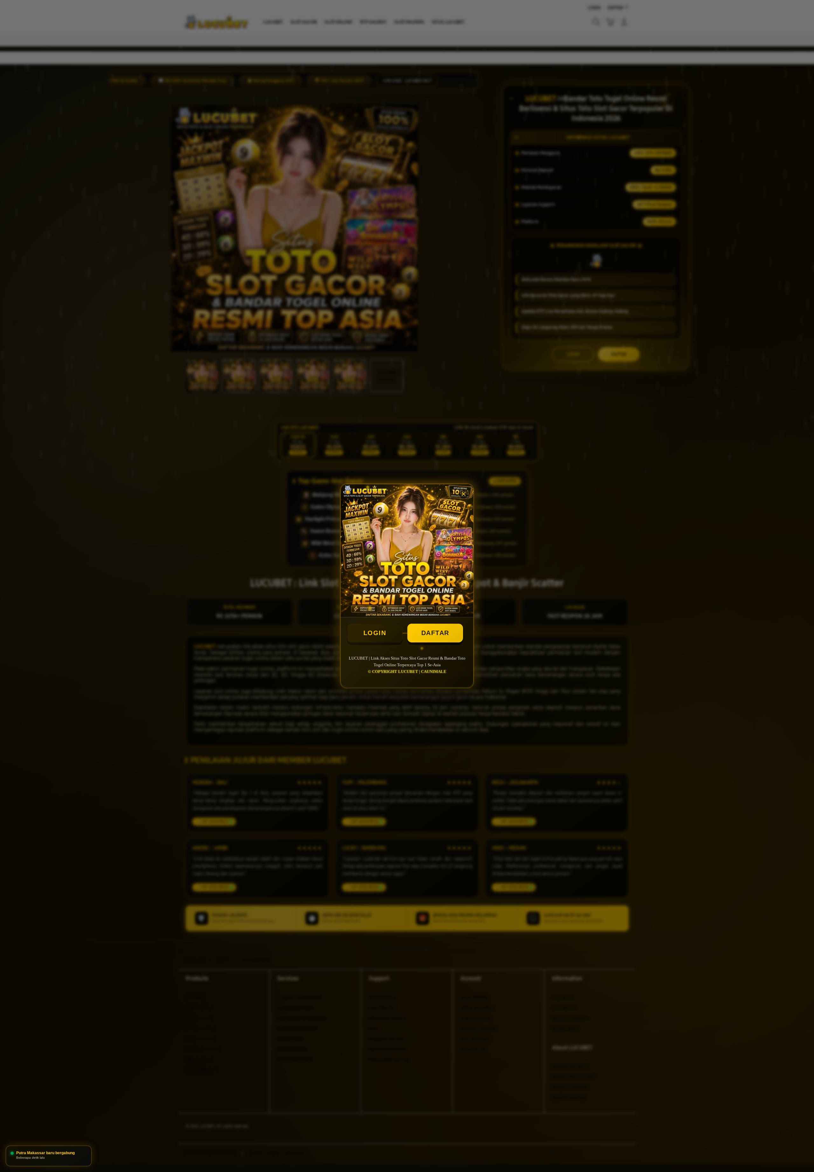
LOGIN (374, 632)
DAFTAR (435, 632)
